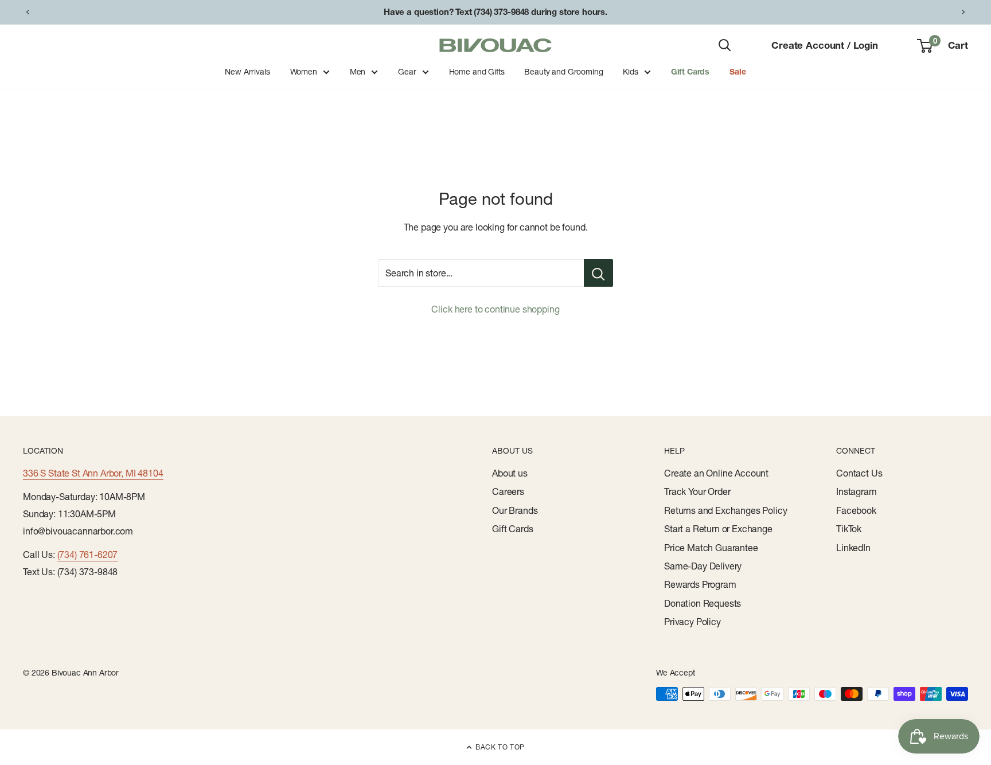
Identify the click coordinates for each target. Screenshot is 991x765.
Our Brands (514, 510)
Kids (630, 72)
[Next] (963, 12)
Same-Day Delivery (703, 566)
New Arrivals (247, 72)
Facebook (856, 510)
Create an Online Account (716, 473)
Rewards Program (700, 584)
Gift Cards (690, 72)
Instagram (856, 491)
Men (358, 72)
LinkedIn (853, 547)
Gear (407, 72)
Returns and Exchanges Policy (725, 510)
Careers (508, 491)
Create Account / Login (824, 45)
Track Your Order (697, 491)
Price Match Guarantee (711, 547)
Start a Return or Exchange (718, 528)
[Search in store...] (598, 273)
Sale (737, 72)
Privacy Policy (692, 621)
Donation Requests (702, 603)
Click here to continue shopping (495, 309)
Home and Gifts (477, 72)
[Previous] (27, 12)
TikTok (848, 528)
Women (303, 72)
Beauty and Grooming (563, 72)
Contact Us (859, 473)
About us (510, 473)
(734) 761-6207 (87, 554)
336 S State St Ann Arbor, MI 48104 (93, 473)
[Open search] (725, 45)
